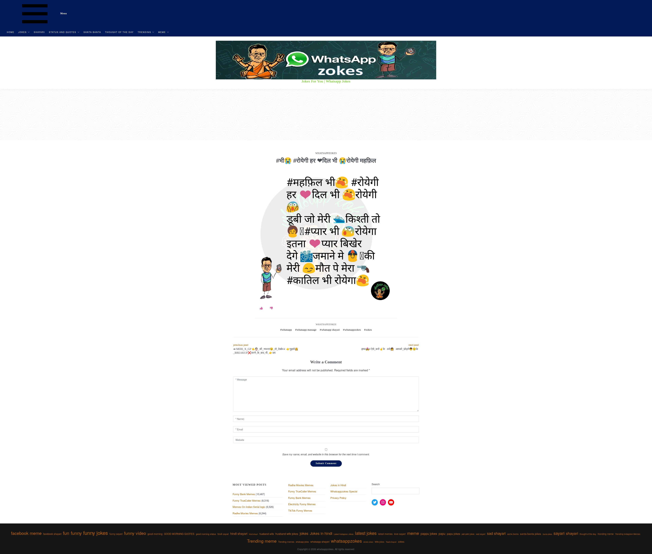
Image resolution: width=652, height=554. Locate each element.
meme (413, 533)
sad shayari (496, 533)
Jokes (22, 32)
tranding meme (606, 534)
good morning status (206, 534)
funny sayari (116, 534)
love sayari (400, 534)
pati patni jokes (468, 534)
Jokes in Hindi (338, 485)
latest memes (385, 534)
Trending (144, 32)
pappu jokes (429, 533)
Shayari (39, 32)
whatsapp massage (306, 329)
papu (442, 533)
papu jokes (453, 534)
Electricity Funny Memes (302, 504)
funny (76, 533)
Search (376, 484)
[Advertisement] (326, 114)
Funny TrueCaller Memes (247, 500)
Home (10, 32)
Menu (63, 13)
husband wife (266, 534)
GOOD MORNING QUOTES (179, 534)
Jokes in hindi (321, 533)
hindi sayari (223, 534)
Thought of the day (119, 32)
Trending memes (286, 541)
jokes (304, 533)
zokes (369, 329)
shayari (572, 533)
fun (66, 533)
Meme (162, 32)
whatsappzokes (353, 329)
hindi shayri (253, 534)
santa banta (513, 534)
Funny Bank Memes (244, 494)
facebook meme (26, 533)
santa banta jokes (530, 534)
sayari (559, 533)
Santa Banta (92, 32)
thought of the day (588, 533)
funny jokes (95, 532)
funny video (135, 533)
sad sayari (480, 533)
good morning (155, 534)
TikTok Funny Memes (300, 510)
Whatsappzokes (326, 324)
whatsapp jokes (302, 541)
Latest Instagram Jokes (344, 534)
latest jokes (366, 533)
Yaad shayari (391, 541)
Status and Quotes (62, 32)
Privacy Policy (338, 498)
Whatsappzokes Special (343, 491)
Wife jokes (379, 541)
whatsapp (287, 329)
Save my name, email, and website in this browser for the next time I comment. (326, 454)
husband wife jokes (286, 534)
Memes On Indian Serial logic (249, 507)
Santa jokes (547, 534)
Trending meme (262, 541)
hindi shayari (238, 533)
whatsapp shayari (330, 329)
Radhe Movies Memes (245, 513)
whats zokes (368, 542)
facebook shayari (52, 534)
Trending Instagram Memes (627, 533)
